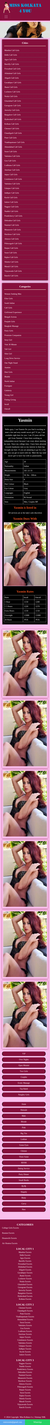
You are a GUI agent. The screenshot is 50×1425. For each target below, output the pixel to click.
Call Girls (8, 308)
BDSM (24, 1163)
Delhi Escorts (25, 1255)
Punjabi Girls (9, 322)
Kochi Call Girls (10, 197)
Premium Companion (12, 335)
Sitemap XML (40, 1417)
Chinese (24, 1151)
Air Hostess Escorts (9, 1243)
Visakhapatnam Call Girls (14, 142)
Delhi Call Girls (10, 55)
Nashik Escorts (25, 1366)
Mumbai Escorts (25, 1252)
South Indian (9, 303)
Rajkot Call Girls (11, 257)
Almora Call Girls (11, 239)
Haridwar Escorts (25, 1381)
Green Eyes (23, 1145)
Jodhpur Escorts (25, 1349)
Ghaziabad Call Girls (12, 101)
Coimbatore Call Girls (13, 179)
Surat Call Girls (10, 151)
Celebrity (8, 390)
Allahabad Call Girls (12, 73)
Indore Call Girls (11, 202)
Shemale (23, 1110)
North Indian (9, 381)
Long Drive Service (12, 358)
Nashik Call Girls (11, 211)
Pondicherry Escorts (25, 1369)
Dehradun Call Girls (12, 220)
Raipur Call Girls (11, 248)
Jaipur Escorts (25, 1337)
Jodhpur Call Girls (11, 193)
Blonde (24, 1122)
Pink (24, 1128)
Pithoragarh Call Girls (13, 243)
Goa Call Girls (10, 161)
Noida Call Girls (10, 96)
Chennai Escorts (25, 1308)
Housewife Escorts (9, 1238)
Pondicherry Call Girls (13, 216)
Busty (24, 1198)
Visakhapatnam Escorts (25, 1317)
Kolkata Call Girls (11, 124)
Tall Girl (7, 349)
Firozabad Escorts (25, 1264)
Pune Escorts (25, 1314)
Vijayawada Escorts (25, 1404)
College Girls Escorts (10, 1228)
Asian (24, 1104)
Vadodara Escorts (25, 1325)
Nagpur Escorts (25, 1363)
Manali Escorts (25, 1401)
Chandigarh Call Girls (13, 133)
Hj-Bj (24, 1186)
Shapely (24, 1192)
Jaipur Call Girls (10, 174)
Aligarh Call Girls (11, 78)
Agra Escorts (25, 1258)
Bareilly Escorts (25, 1261)
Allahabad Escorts (25, 1267)
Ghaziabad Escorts (25, 1284)
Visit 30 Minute (10, 344)
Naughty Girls (23, 1095)
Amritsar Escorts (25, 1334)
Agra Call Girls (10, 60)
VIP (23, 1054)
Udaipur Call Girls (11, 188)
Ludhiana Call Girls (12, 165)
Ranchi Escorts (25, 1407)
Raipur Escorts (25, 1390)
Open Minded (23, 1065)
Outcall (7, 409)
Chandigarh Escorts (25, 1311)
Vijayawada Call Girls (13, 271)
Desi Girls (8, 372)
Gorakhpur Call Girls (12, 83)
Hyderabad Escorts (25, 1296)
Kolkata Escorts (25, 1299)
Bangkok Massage (11, 326)
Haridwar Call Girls (12, 234)
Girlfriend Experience (13, 312)
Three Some (24, 1157)
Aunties (7, 367)
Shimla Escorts (25, 1399)
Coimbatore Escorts (25, 1340)
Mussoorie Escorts (25, 1378)
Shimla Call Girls (11, 262)
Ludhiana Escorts (25, 1331)
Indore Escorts (25, 1355)
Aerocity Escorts (25, 1290)
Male (24, 1116)
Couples (24, 1077)
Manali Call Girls (11, 266)
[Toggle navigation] (6, 17)
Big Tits (24, 1133)
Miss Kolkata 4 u (26, 1417)
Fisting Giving (10, 400)
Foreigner (8, 386)
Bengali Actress (10, 317)
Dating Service (24, 1168)
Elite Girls (8, 299)
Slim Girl (8, 354)
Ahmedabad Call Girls (13, 147)
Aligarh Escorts (25, 1270)
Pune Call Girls (10, 138)
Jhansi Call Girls (10, 87)
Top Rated (24, 1089)
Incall (6, 404)
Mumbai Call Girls (11, 50)
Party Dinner (24, 1174)
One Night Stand (11, 363)
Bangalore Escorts (25, 1293)
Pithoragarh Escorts (25, 1387)
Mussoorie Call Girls (12, 230)
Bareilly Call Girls (11, 64)
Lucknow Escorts (25, 1279)
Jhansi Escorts (25, 1276)
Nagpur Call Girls (11, 207)
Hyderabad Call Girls (12, 119)
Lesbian (24, 1139)
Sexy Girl (8, 340)
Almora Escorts (25, 1384)
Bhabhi (7, 377)
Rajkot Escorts (25, 1396)
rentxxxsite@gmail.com (12, 1422)
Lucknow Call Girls (12, 92)
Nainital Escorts (25, 1375)
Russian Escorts (8, 1233)
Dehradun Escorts (25, 1372)
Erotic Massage (24, 1083)
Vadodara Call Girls (12, 156)
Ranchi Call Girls (11, 276)
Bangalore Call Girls (12, 115)
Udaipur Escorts (25, 1346)
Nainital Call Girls (11, 225)
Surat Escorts (25, 1322)
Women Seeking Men (12, 294)
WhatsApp (37, 1422)
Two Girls (24, 1071)
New (24, 1209)
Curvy (23, 1204)
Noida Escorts (25, 1281)
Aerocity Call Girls (11, 110)
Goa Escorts (25, 1328)
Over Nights (24, 1060)
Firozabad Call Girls (12, 69)
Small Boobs (24, 1180)
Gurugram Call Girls (12, 106)
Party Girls (8, 331)
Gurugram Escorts (25, 1287)
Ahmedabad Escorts (25, 1320)
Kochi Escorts (25, 1352)
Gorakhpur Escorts (25, 1273)
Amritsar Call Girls (12, 170)
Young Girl (8, 395)
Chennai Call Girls (11, 129)
